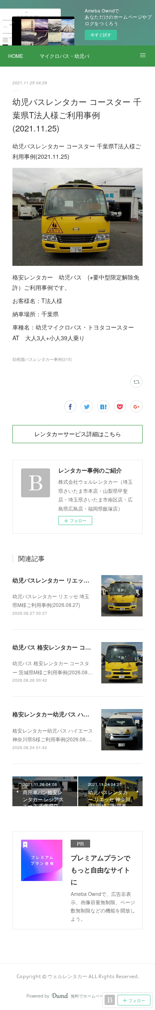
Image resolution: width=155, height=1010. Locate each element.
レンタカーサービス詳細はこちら (77, 434)
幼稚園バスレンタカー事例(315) (42, 359)
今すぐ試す (101, 35)
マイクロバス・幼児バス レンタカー (64, 55)
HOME (15, 55)
